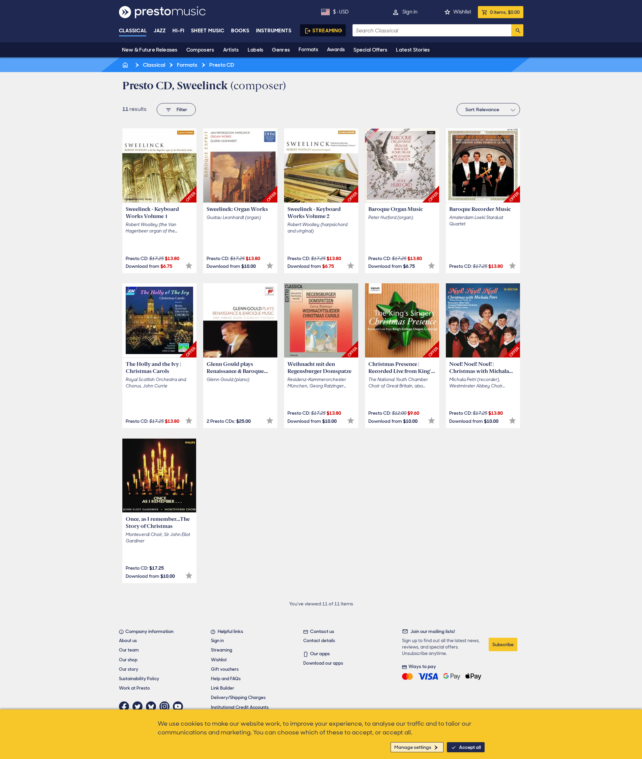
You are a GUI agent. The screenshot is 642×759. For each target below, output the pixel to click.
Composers (200, 49)
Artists (231, 49)
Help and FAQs (226, 679)
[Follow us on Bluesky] (152, 706)
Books (240, 30)
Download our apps (323, 663)
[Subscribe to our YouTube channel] (179, 706)
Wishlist (462, 11)
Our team (129, 650)
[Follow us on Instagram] (166, 706)
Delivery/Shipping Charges (238, 697)
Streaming (327, 30)
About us (128, 640)
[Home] (126, 64)
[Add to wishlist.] (189, 265)
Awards (336, 49)
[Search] (517, 30)
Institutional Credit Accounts (240, 707)
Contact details (319, 640)
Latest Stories (413, 49)
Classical (133, 30)
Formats (308, 49)
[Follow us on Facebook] (125, 706)
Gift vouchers (225, 669)
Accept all (470, 747)
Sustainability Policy (139, 679)
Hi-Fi (178, 30)
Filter (182, 109)
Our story (128, 669)
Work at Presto (134, 688)
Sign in (410, 11)
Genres (281, 49)
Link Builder (222, 688)
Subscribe (503, 644)
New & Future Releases (150, 49)
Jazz (160, 30)
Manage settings (412, 747)
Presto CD (221, 64)
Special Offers (370, 49)
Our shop (128, 660)
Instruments (274, 30)
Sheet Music (207, 30)
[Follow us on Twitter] (139, 706)
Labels (256, 49)
